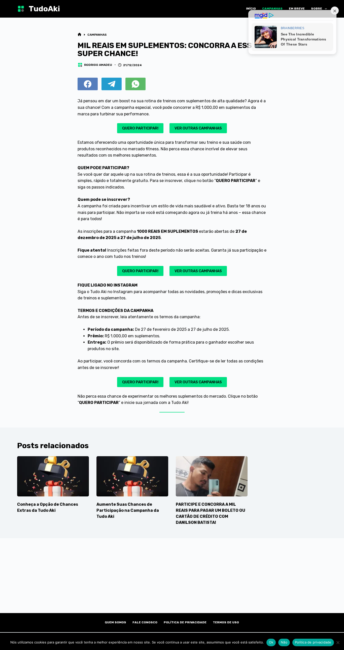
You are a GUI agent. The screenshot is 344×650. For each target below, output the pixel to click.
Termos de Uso (226, 622)
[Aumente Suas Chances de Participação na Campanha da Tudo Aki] (132, 476)
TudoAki (44, 8)
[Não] (337, 642)
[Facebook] (88, 84)
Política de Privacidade (185, 622)
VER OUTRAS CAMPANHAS (198, 128)
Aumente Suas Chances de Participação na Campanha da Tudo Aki (127, 510)
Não (284, 642)
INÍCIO (251, 8)
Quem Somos (115, 622)
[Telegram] (111, 84)
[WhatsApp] (135, 84)
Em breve (297, 8)
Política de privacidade (313, 642)
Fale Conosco (144, 622)
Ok (271, 642)
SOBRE (316, 8)
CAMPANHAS (272, 8)
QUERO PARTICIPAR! (140, 128)
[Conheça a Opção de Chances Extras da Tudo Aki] (53, 476)
